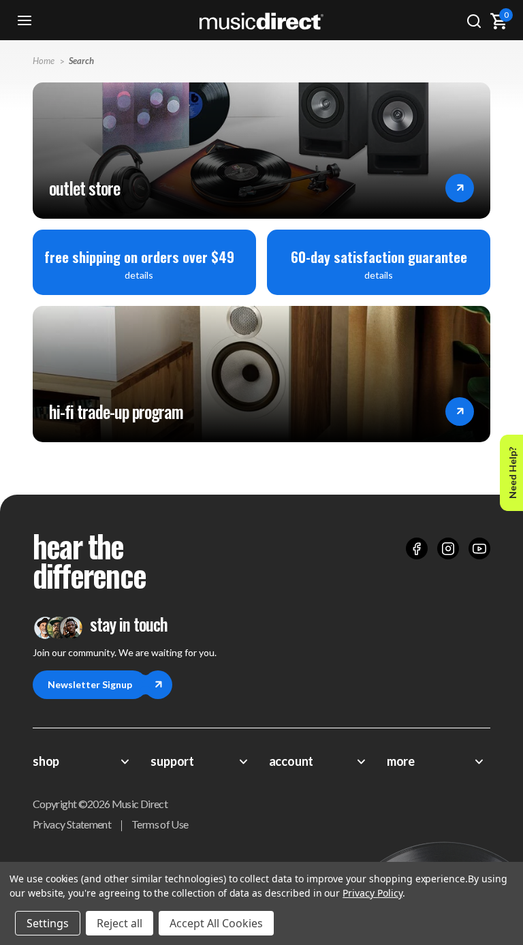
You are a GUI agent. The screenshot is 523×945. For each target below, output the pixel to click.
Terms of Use (159, 824)
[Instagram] (448, 548)
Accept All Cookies (216, 923)
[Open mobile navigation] (24, 20)
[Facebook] (417, 548)
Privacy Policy (372, 892)
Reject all (119, 923)
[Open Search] (474, 20)
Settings (48, 923)
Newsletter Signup (90, 684)
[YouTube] (479, 548)
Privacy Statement (72, 824)
